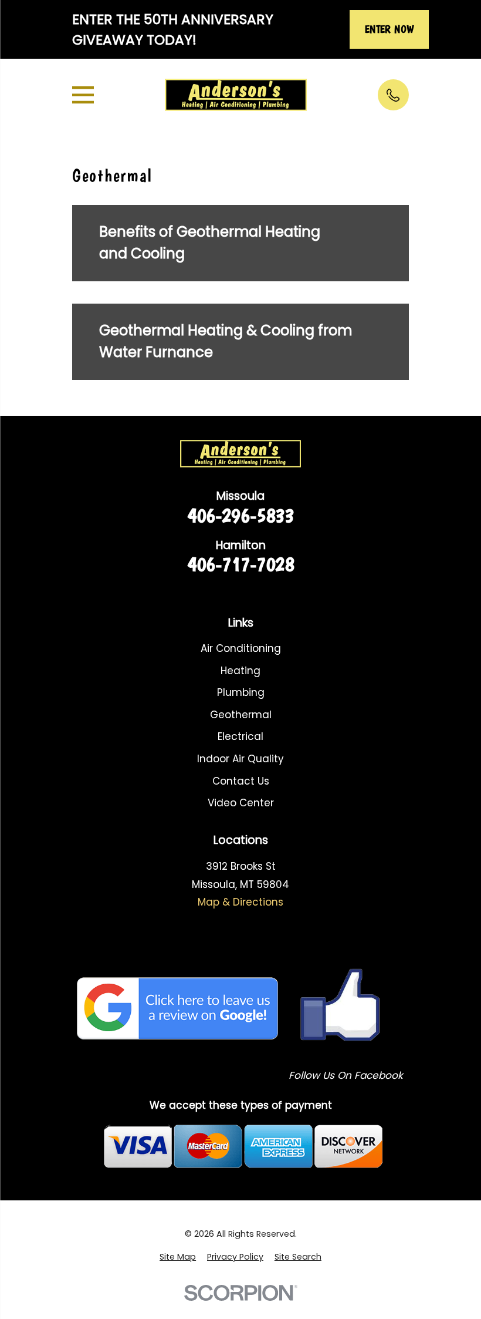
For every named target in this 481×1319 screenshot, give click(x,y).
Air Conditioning (241, 648)
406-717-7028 (240, 564)
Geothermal (241, 715)
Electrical (240, 736)
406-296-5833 (240, 515)
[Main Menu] (83, 95)
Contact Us (240, 781)
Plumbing (241, 692)
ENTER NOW (389, 29)
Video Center (241, 803)
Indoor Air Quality (240, 759)
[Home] (235, 95)
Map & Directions (240, 902)
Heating (240, 671)
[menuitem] (178, 1257)
